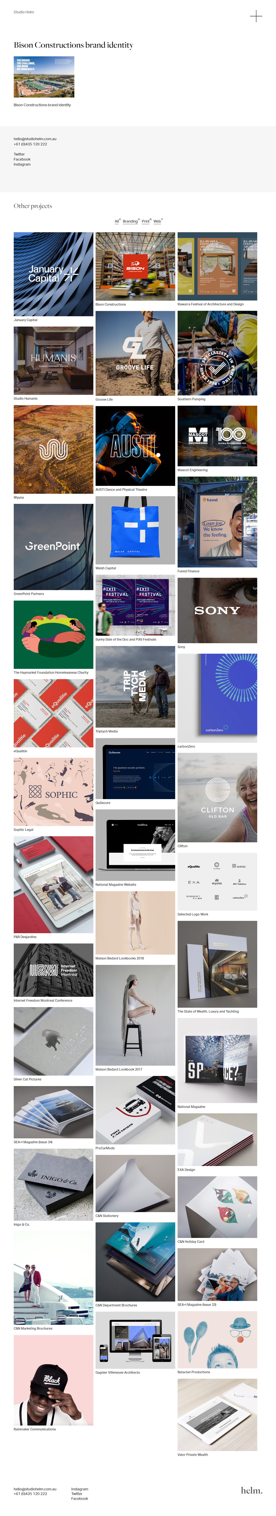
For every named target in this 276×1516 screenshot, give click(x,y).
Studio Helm (24, 12)
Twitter (19, 154)
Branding (130, 221)
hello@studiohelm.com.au (35, 139)
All (117, 221)
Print (146, 221)
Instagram (22, 164)
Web (157, 221)
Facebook (22, 159)
